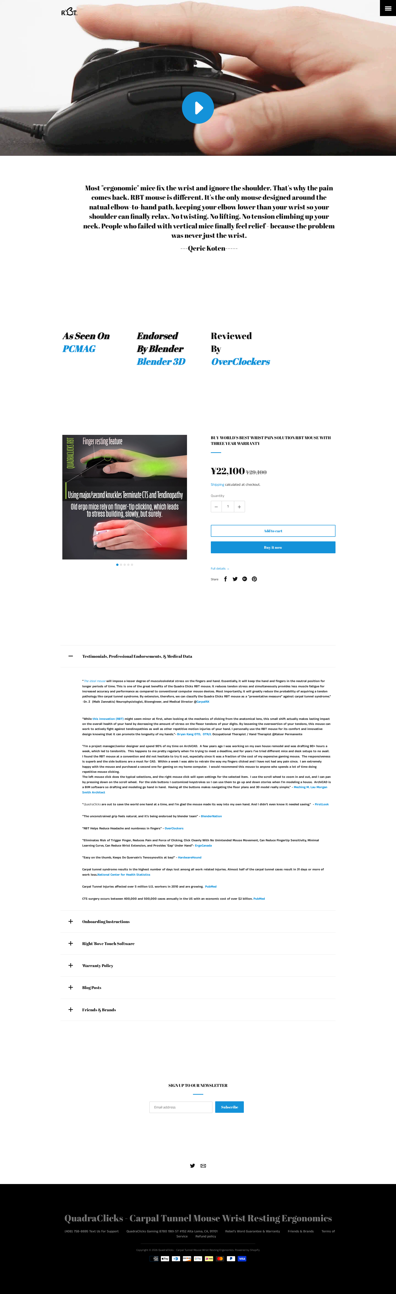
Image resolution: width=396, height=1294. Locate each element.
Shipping (217, 484)
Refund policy (205, 1236)
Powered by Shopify (247, 1250)
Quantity (217, 496)
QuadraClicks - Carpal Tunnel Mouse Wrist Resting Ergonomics (198, 1218)
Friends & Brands (301, 1231)
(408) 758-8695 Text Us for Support (92, 1231)
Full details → (220, 568)
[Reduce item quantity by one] (216, 506)
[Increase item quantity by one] (239, 506)
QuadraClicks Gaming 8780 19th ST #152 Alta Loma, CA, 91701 (171, 1231)
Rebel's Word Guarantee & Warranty (252, 1231)
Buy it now (273, 547)
